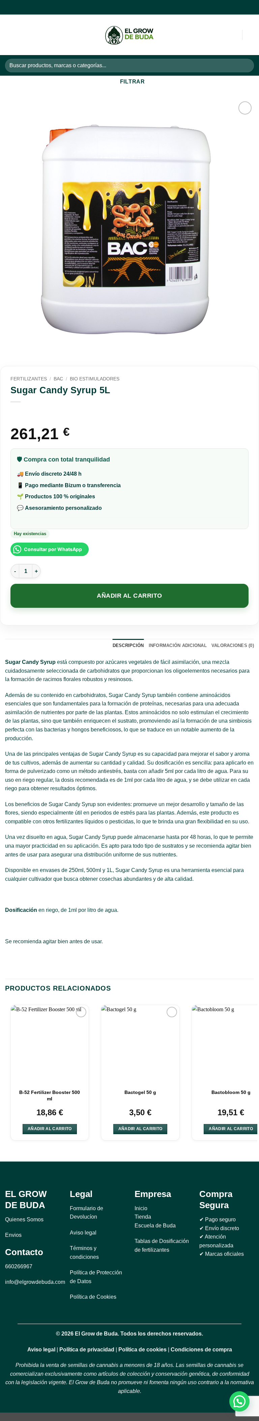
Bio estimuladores (94, 378)
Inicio (141, 1208)
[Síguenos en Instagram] (125, 7)
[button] (9, 35)
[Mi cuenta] (222, 34)
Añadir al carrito (129, 595)
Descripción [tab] (128, 645)
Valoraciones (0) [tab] (232, 645)
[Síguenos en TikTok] (133, 7)
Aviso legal (83, 1233)
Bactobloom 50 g (231, 1092)
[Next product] (16, 413)
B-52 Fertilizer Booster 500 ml (49, 1095)
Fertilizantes (28, 378)
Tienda (143, 1217)
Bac (58, 378)
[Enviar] (246, 65)
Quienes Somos (24, 1219)
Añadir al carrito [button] (50, 1129)
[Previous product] (30, 413)
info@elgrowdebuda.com (35, 1282)
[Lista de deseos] (250, 34)
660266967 (18, 1266)
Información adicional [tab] (178, 645)
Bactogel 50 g (140, 1092)
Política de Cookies (93, 1297)
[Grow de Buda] (129, 35)
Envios (13, 1235)
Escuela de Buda (155, 1225)
